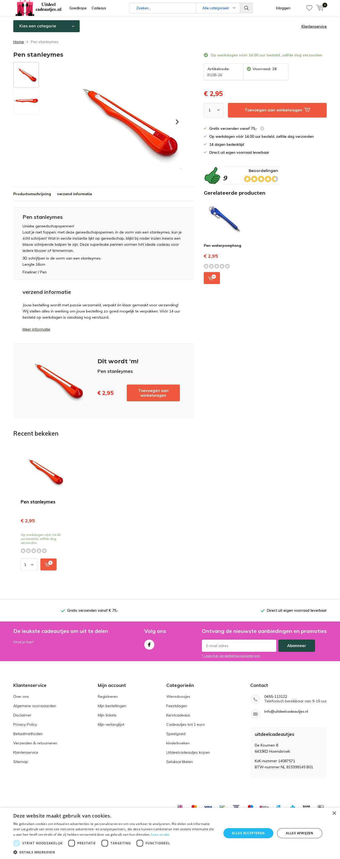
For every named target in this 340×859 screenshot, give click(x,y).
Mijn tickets (107, 715)
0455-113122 (275, 696)
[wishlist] (309, 8)
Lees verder (160, 834)
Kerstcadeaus (178, 715)
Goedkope (78, 8)
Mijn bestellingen (112, 705)
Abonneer (296, 645)
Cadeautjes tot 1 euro (185, 724)
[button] (114, 852)
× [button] (334, 813)
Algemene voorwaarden (34, 705)
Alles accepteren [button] (248, 833)
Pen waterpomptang (222, 245)
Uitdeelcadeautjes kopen (188, 752)
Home (18, 41)
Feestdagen (176, 705)
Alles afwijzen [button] (299, 833)
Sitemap (20, 761)
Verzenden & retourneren (35, 743)
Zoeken (246, 8)
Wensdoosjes (178, 696)
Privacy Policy (25, 724)
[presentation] (177, 121)
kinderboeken (178, 743)
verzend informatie (74, 193)
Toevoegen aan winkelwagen (153, 393)
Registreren (108, 696)
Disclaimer (22, 715)
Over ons (21, 696)
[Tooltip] (262, 129)
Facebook (149, 645)
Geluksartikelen (179, 761)
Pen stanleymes (38, 501)
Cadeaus (99, 8)
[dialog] (170, 833)
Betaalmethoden (28, 733)
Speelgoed (175, 733)
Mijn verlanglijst (111, 724)
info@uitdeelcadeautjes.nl (286, 711)
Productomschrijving (32, 193)
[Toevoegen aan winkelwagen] (48, 564)
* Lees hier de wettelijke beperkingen (231, 656)
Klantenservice (314, 26)
